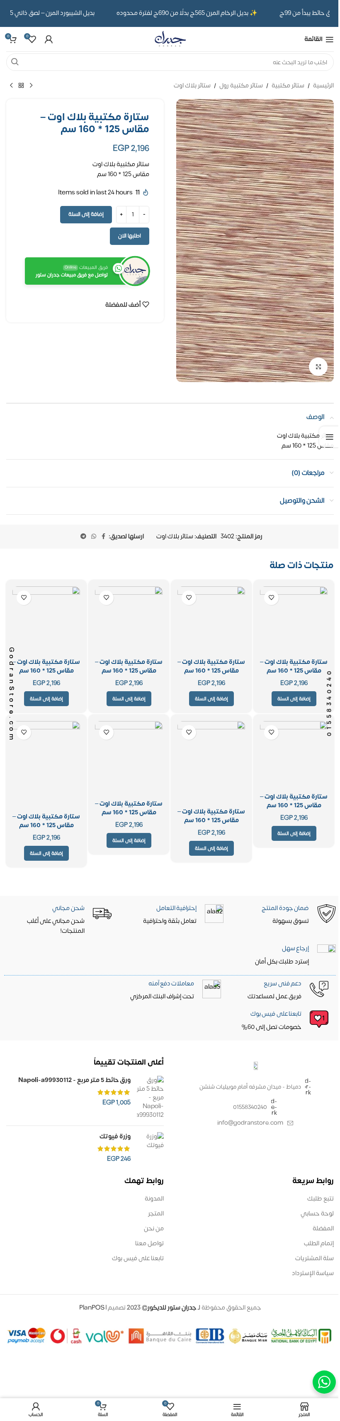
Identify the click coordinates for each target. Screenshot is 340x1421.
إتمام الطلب (319, 1243)
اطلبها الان (129, 235)
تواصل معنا (149, 1243)
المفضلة (323, 1228)
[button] (211, 698)
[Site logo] (170, 39)
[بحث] (15, 62)
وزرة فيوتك (115, 1136)
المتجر (156, 1213)
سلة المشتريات (314, 1258)
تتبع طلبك (320, 1198)
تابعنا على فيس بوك (138, 1258)
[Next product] (11, 86)
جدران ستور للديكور (172, 1307)
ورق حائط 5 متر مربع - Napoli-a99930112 (74, 1080)
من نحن (154, 1228)
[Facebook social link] (104, 536)
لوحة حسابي (317, 1213)
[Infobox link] (171, 1021)
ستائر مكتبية (288, 86)
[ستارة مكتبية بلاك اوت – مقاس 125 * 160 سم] (294, 620)
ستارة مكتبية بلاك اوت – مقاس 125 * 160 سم (294, 666)
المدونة (154, 1198)
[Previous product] (31, 86)
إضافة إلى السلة (86, 214)
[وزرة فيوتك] (150, 1147)
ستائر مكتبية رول (241, 86)
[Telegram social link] (83, 536)
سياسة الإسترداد (313, 1273)
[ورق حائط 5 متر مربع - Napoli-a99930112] (150, 1097)
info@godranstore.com (250, 1123)
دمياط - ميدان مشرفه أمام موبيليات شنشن (250, 1087)
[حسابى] (48, 39)
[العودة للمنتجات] (21, 86)
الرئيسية (323, 86)
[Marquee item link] (191, 13)
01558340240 (250, 1107)
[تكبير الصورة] (318, 367)
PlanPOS (92, 1307)
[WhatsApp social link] (94, 536)
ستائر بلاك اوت (192, 86)
